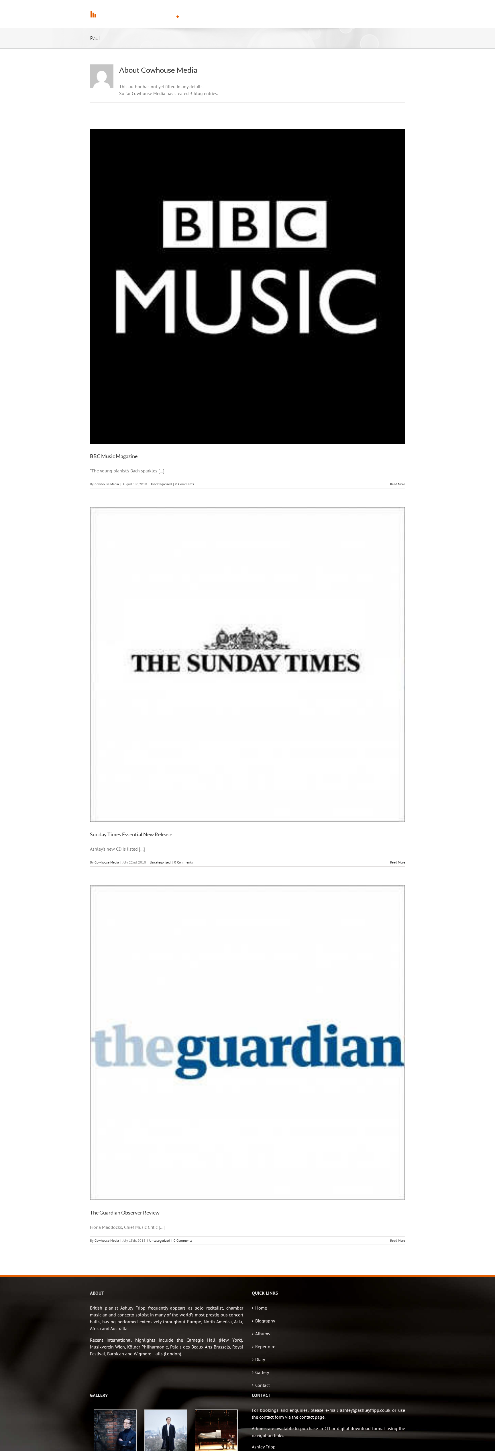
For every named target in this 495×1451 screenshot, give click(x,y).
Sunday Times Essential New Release (131, 834)
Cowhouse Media (107, 484)
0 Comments (184, 484)
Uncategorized (161, 484)
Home (261, 1308)
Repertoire (265, 1346)
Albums (262, 1333)
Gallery (262, 1372)
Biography (265, 1321)
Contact (262, 1385)
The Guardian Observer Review (125, 1212)
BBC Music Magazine (114, 456)
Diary (260, 1359)
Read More (397, 484)
